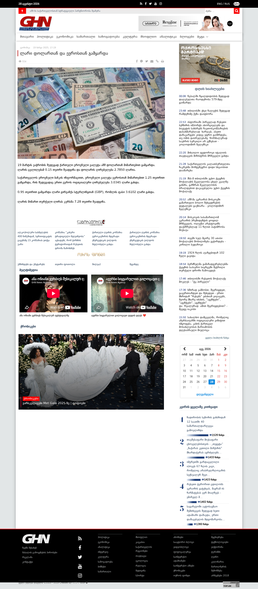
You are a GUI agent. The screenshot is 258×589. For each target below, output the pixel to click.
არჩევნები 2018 (220, 575)
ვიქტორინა (217, 547)
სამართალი (85, 37)
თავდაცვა (141, 555)
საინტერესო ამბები (183, 565)
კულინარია (217, 561)
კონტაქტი (27, 561)
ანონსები (178, 537)
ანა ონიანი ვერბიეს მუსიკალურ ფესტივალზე (44, 315)
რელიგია (141, 565)
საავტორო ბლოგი (183, 542)
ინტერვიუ (103, 551)
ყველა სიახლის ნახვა (217, 337)
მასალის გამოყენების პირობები (39, 552)
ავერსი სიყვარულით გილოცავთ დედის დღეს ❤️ (118, 315)
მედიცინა (141, 570)
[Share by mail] (151, 61)
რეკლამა (27, 557)
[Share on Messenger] (141, 61)
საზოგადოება (109, 37)
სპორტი (140, 575)
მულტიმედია (28, 270)
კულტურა (130, 37)
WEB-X (75, 582)
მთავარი (27, 37)
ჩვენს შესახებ (29, 547)
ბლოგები (187, 37)
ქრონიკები (28, 326)
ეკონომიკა (64, 37)
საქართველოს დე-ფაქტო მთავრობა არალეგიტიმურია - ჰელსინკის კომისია (72, 10)
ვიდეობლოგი (181, 547)
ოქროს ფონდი (181, 575)
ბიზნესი (102, 566)
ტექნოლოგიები (219, 542)
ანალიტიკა (168, 37)
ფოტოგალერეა (182, 551)
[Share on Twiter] (146, 61)
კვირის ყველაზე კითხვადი (198, 407)
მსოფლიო (149, 37)
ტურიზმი (215, 551)
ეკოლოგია (142, 560)
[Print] (162, 61)
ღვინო (214, 556)
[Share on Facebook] (137, 61)
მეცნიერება (217, 537)
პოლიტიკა (45, 37)
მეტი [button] (201, 37)
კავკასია (140, 542)
